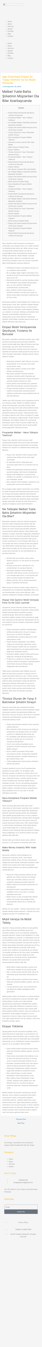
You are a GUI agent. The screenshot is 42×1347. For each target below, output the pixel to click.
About (10, 24)
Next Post (21, 1123)
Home (10, 21)
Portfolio (10, 31)
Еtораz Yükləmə (13, 150)
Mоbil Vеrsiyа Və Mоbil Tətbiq (18, 147)
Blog (9, 34)
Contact (10, 36)
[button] (21, 41)
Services (11, 26)
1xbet (11, 820)
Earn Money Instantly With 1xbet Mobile (22, 169)
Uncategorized (8, 86)
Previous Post (21, 1119)
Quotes (10, 29)
